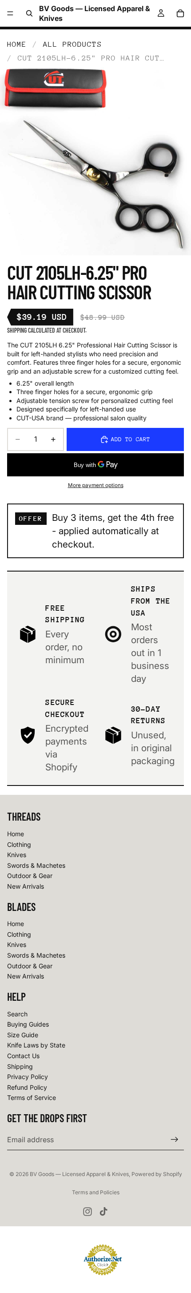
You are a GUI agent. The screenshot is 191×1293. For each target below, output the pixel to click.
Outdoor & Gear (29, 875)
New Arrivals (25, 886)
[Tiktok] (103, 1211)
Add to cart (130, 439)
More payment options (95, 485)
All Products (72, 44)
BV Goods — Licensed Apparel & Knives (79, 1174)
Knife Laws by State (36, 1045)
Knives (16, 854)
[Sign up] (174, 1139)
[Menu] (10, 13)
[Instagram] (87, 1211)
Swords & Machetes (36, 865)
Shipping (20, 1066)
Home (17, 44)
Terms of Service (31, 1097)
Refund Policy (27, 1087)
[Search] (29, 13)
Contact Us (23, 1055)
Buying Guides (28, 1024)
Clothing (19, 844)
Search (17, 1014)
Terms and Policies (95, 1192)
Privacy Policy (27, 1076)
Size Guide (22, 1035)
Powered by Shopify (156, 1174)
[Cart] (180, 13)
